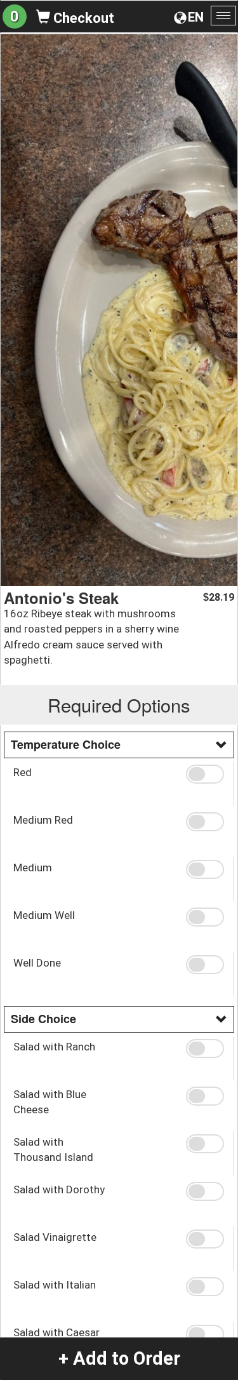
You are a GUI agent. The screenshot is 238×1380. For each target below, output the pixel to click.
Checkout (82, 18)
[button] (205, 774)
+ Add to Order (119, 1358)
